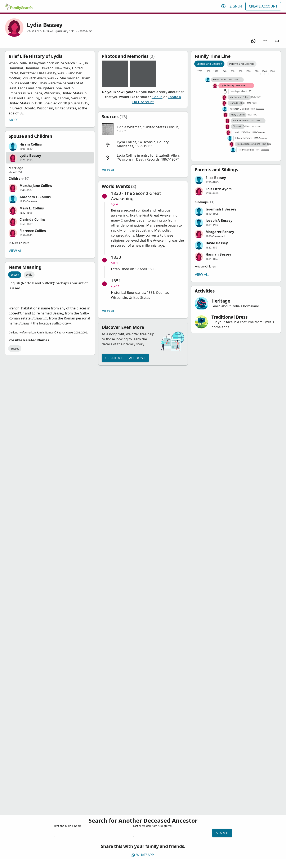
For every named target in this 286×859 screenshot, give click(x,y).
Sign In (235, 6)
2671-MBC (86, 31)
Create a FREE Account (125, 358)
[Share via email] (265, 41)
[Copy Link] (277, 41)
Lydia (29, 274)
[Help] (223, 6)
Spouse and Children (209, 64)
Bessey (14, 274)
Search (222, 833)
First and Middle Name (67, 826)
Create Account (263, 6)
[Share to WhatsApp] (253, 41)
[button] (50, 146)
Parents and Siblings (241, 64)
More (14, 120)
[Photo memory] (115, 74)
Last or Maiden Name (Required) (153, 826)
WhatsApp (145, 855)
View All (16, 250)
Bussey (14, 348)
